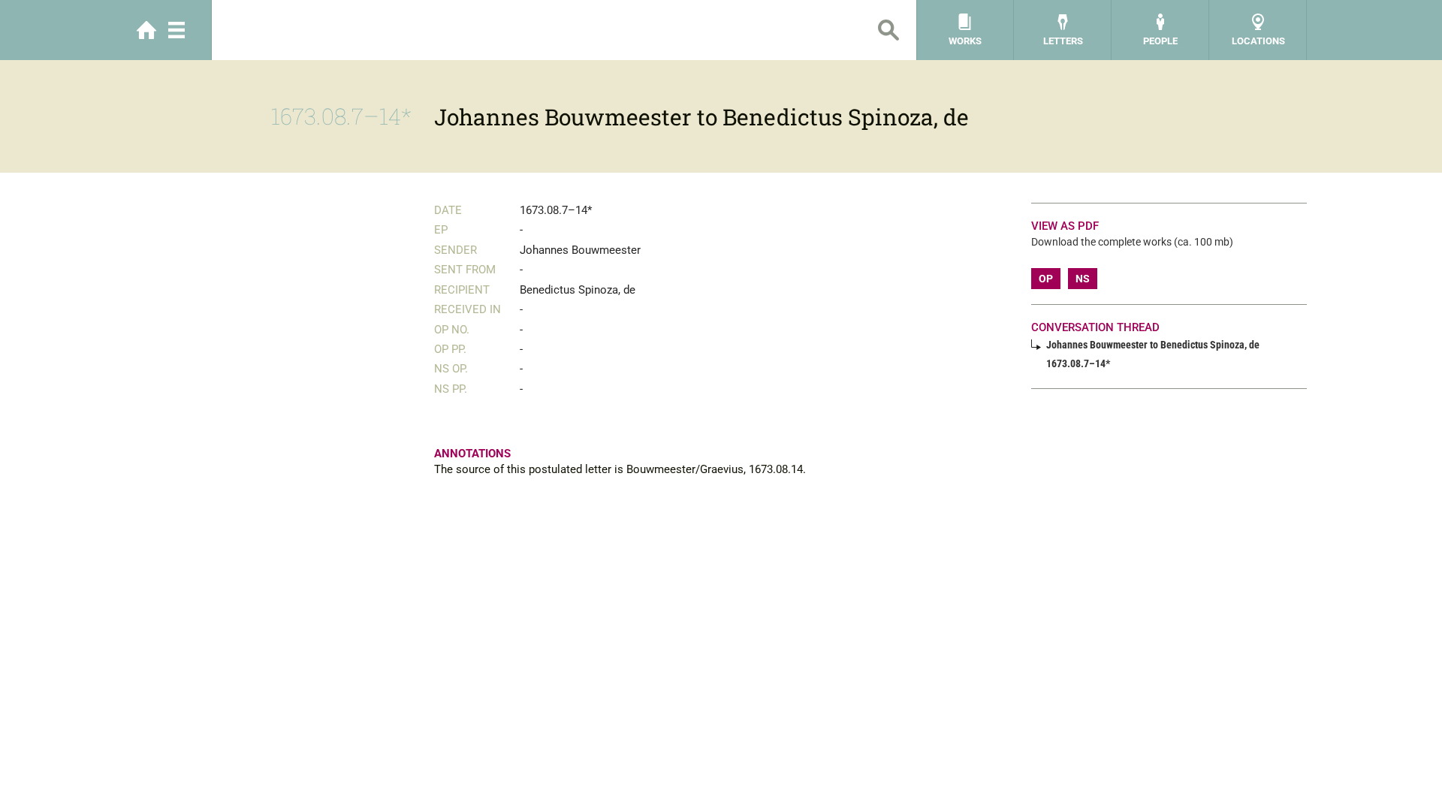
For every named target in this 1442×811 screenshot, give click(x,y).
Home (146, 30)
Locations (1258, 41)
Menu (176, 30)
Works (965, 41)
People (1160, 41)
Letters (1063, 41)
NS (1082, 279)
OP (1046, 279)
